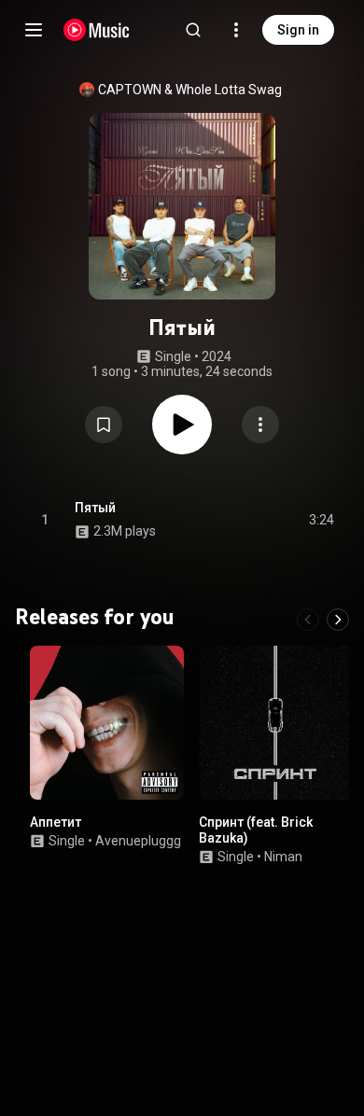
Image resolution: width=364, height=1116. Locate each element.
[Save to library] (103, 424)
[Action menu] (260, 424)
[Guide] (33, 30)
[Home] (96, 30)
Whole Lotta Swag (228, 89)
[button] (103, 424)
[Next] (337, 619)
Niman (283, 856)
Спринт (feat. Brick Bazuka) (256, 830)
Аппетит (55, 822)
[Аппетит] (107, 723)
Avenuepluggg (138, 840)
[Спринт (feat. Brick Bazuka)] (276, 723)
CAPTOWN (129, 89)
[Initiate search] (193, 30)
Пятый (95, 507)
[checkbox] (321, 520)
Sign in (298, 29)
